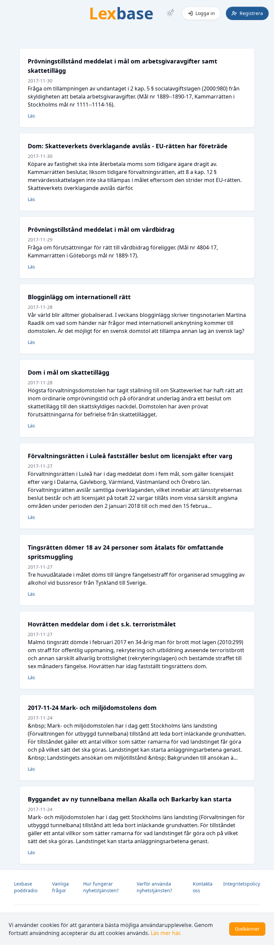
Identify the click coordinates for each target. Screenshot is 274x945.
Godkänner (247, 929)
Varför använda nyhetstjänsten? (154, 887)
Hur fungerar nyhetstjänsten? (101, 887)
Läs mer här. (166, 933)
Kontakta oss (203, 887)
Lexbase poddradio (25, 887)
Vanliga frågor (60, 887)
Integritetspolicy (241, 884)
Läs (31, 116)
